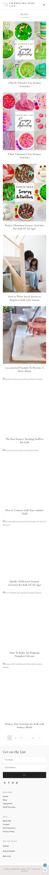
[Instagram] (4, 783)
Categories (7, 803)
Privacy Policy (9, 832)
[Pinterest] (13, 783)
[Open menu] (44, 5)
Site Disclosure (9, 828)
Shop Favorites (9, 807)
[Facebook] (9, 783)
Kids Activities (9, 851)
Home (5, 796)
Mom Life (7, 856)
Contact (6, 824)
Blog (5, 800)
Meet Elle (7, 821)
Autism (6, 846)
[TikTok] (17, 783)
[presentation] (24, 50)
